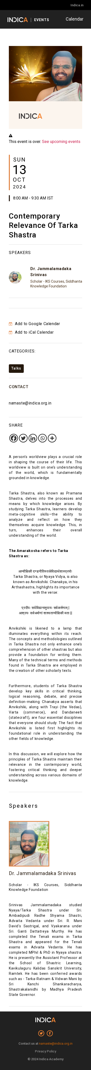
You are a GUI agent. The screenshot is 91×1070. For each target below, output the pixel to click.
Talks (16, 368)
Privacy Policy (45, 1051)
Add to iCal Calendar (34, 332)
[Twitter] (23, 438)
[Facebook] (13, 438)
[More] (52, 438)
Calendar (74, 19)
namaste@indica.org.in (30, 403)
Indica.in (77, 5)
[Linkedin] (33, 438)
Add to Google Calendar (37, 323)
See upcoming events (61, 141)
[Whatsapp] (42, 438)
